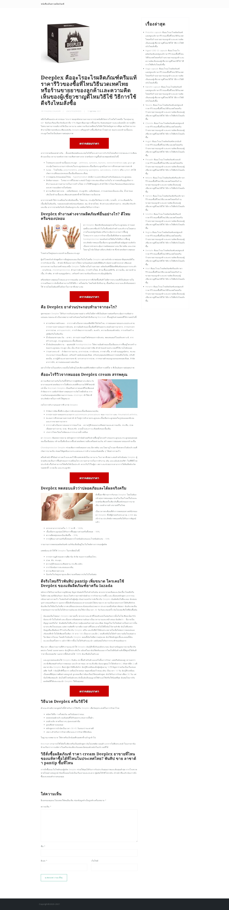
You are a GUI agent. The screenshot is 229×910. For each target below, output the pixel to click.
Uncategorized (73, 111)
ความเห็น (46, 806)
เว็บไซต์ (94, 860)
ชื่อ (43, 846)
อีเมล (44, 860)
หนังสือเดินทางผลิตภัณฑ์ (52, 4)
